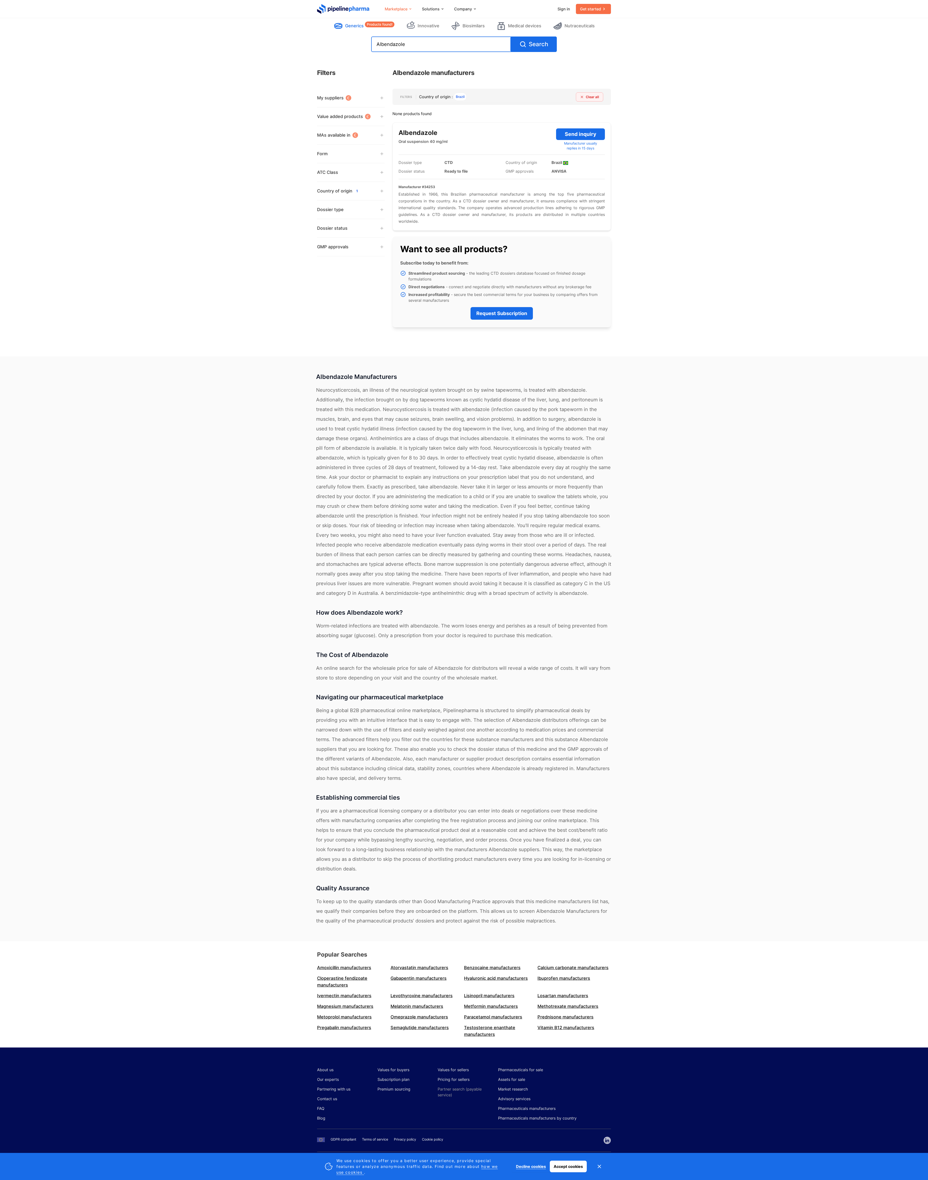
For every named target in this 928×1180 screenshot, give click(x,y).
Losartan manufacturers (562, 995)
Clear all (592, 97)
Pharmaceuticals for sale (520, 1069)
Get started (590, 9)
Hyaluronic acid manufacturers (496, 978)
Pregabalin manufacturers (344, 1027)
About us (325, 1069)
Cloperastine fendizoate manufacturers (342, 982)
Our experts (328, 1079)
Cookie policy (432, 1139)
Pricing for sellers (454, 1079)
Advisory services (514, 1098)
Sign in (564, 9)
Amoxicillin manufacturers (344, 967)
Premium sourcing (393, 1089)
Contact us (327, 1098)
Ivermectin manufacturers (344, 995)
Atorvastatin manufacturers (419, 967)
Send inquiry (580, 134)
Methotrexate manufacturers (567, 1006)
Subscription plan (393, 1079)
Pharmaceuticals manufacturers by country (537, 1118)
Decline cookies (531, 1166)
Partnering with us (333, 1089)
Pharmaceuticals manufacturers (527, 1108)
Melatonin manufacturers (417, 1006)
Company (463, 9)
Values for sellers (453, 1069)
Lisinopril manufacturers (489, 995)
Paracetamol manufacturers (493, 1016)
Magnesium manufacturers (345, 1006)
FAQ (320, 1108)
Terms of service (375, 1139)
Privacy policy (405, 1139)
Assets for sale (511, 1079)
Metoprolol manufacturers (344, 1016)
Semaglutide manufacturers (420, 1027)
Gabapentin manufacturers (419, 978)
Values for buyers (393, 1069)
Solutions (431, 9)
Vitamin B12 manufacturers (565, 1027)
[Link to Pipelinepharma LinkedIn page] (607, 1140)
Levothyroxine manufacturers (422, 995)
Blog (321, 1118)
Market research (513, 1089)
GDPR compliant (343, 1139)
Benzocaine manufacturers (492, 967)
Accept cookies (568, 1166)
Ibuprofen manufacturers (563, 978)
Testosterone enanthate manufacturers (489, 1031)
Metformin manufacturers (491, 1006)
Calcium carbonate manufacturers (573, 967)
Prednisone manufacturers (565, 1016)
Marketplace (396, 9)
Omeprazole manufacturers (419, 1016)
